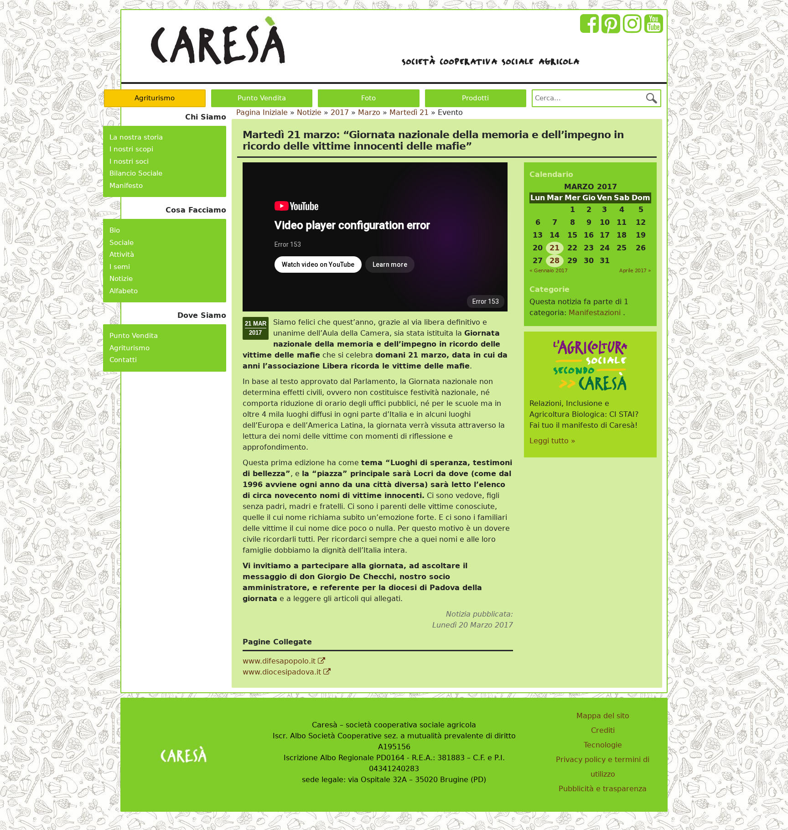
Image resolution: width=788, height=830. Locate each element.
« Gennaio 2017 (548, 271)
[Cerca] (651, 98)
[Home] (217, 40)
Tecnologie (603, 745)
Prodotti (475, 98)
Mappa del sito (602, 715)
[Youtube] (655, 29)
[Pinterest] (612, 29)
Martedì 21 (409, 112)
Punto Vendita (262, 98)
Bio (114, 230)
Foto (368, 98)
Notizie (121, 279)
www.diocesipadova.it (283, 672)
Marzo (369, 112)
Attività (121, 254)
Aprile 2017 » (635, 271)
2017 (340, 112)
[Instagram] (633, 29)
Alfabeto (123, 291)
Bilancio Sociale (135, 173)
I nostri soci (129, 161)
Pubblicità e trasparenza (603, 788)
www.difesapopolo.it (280, 661)
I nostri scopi (131, 149)
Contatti (123, 360)
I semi (119, 267)
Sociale (121, 243)
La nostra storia (136, 137)
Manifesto (126, 186)
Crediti (603, 730)
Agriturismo (155, 98)
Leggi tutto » (552, 440)
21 (555, 248)
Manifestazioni (595, 312)
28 (555, 260)
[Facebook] (590, 29)
